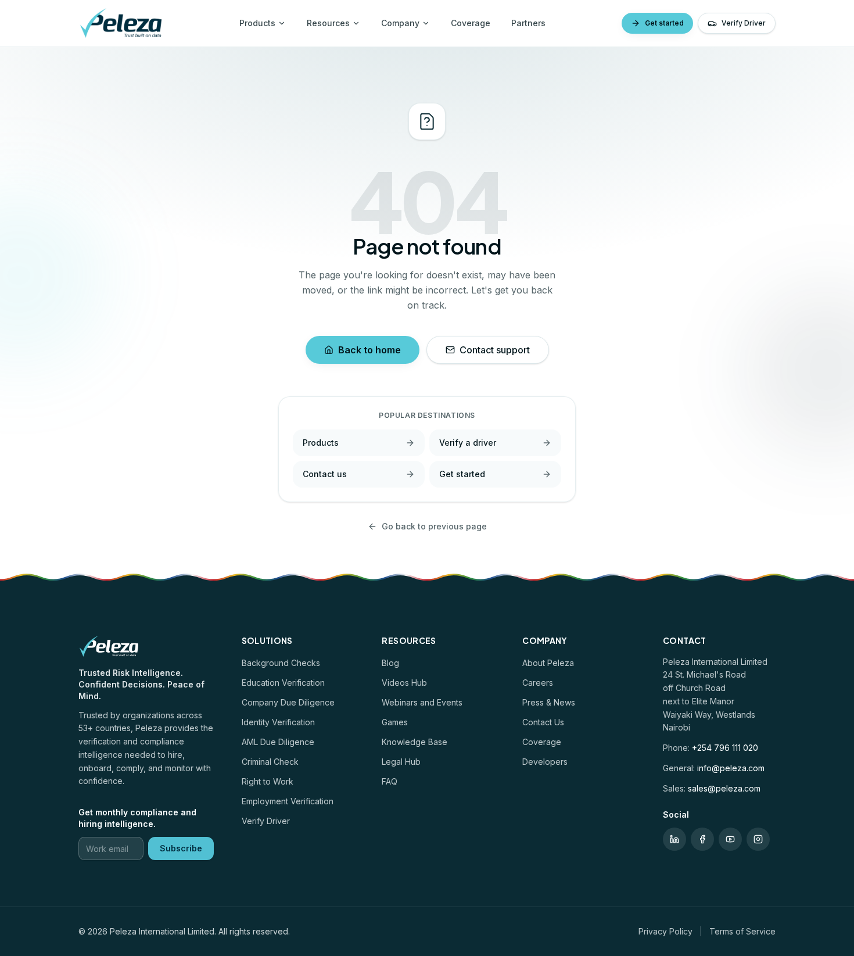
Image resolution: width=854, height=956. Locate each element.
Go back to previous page (434, 526)
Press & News (548, 702)
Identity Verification (278, 722)
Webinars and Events (422, 702)
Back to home (369, 350)
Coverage (470, 23)
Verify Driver (744, 23)
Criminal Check (270, 762)
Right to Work (267, 781)
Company (400, 23)
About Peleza (548, 663)
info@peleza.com (731, 768)
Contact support (495, 350)
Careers (537, 683)
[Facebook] (702, 839)
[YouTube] (730, 839)
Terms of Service (742, 931)
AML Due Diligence (278, 742)
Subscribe (181, 848)
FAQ (389, 781)
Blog (390, 663)
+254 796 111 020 (725, 748)
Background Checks (281, 663)
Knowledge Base (414, 742)
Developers (545, 762)
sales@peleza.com (724, 788)
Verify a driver (467, 442)
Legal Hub (401, 762)
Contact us (325, 474)
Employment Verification (287, 801)
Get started (664, 23)
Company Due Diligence (288, 702)
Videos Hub (404, 683)
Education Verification (283, 683)
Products (257, 23)
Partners (528, 23)
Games (395, 722)
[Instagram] (758, 839)
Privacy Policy (665, 931)
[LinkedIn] (674, 839)
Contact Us (543, 722)
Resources (328, 23)
